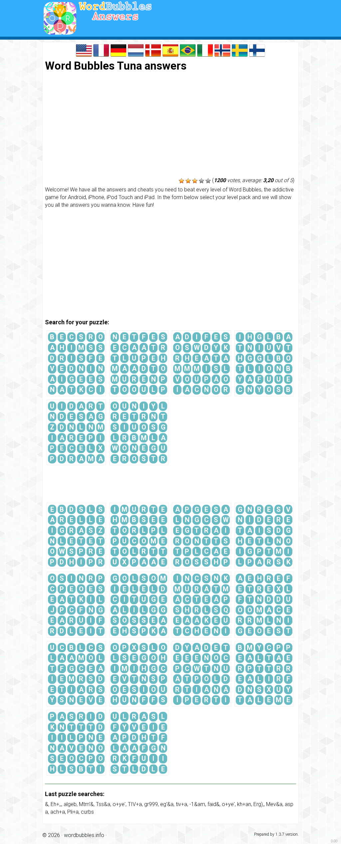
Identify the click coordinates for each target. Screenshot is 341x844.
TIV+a (135, 804)
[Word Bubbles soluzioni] (205, 50)
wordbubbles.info (84, 835)
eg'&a (166, 804)
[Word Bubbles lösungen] (119, 50)
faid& (213, 804)
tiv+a (181, 804)
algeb (70, 804)
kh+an (244, 804)
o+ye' (119, 804)
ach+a (57, 812)
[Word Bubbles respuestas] (170, 50)
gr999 (151, 804)
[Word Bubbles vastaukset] (257, 50)
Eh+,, (56, 804)
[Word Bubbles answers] (84, 50)
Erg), (258, 804)
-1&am (197, 804)
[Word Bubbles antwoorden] (136, 50)
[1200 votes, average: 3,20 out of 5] (181, 180)
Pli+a (73, 812)
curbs (87, 812)
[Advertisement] (170, 125)
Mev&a (274, 804)
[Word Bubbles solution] (101, 50)
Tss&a (103, 804)
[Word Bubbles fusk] (240, 50)
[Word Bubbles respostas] (188, 50)
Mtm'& (86, 804)
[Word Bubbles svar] (153, 50)
